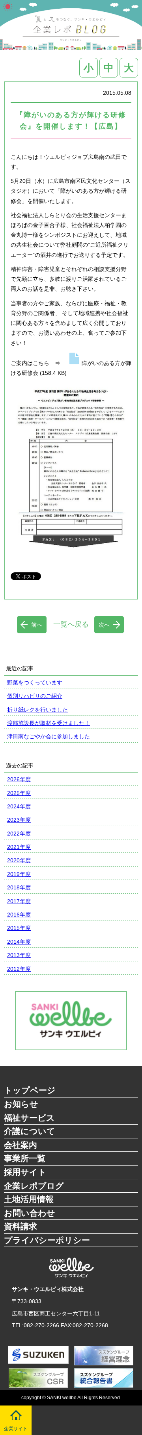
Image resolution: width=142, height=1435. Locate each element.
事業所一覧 (24, 1158)
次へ (104, 625)
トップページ (30, 1090)
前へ (36, 625)
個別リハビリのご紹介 (34, 696)
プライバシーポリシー (47, 1240)
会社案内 (20, 1144)
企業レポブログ (34, 1185)
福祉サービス (29, 1117)
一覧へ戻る (71, 624)
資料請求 (20, 1226)
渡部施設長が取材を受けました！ (48, 723)
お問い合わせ (29, 1212)
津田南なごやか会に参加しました (48, 736)
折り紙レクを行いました (37, 709)
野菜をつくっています (34, 682)
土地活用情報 (29, 1199)
